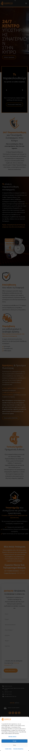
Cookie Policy (8, 748)
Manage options (12, 736)
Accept (14, 741)
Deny (14, 745)
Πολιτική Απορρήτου (18, 748)
